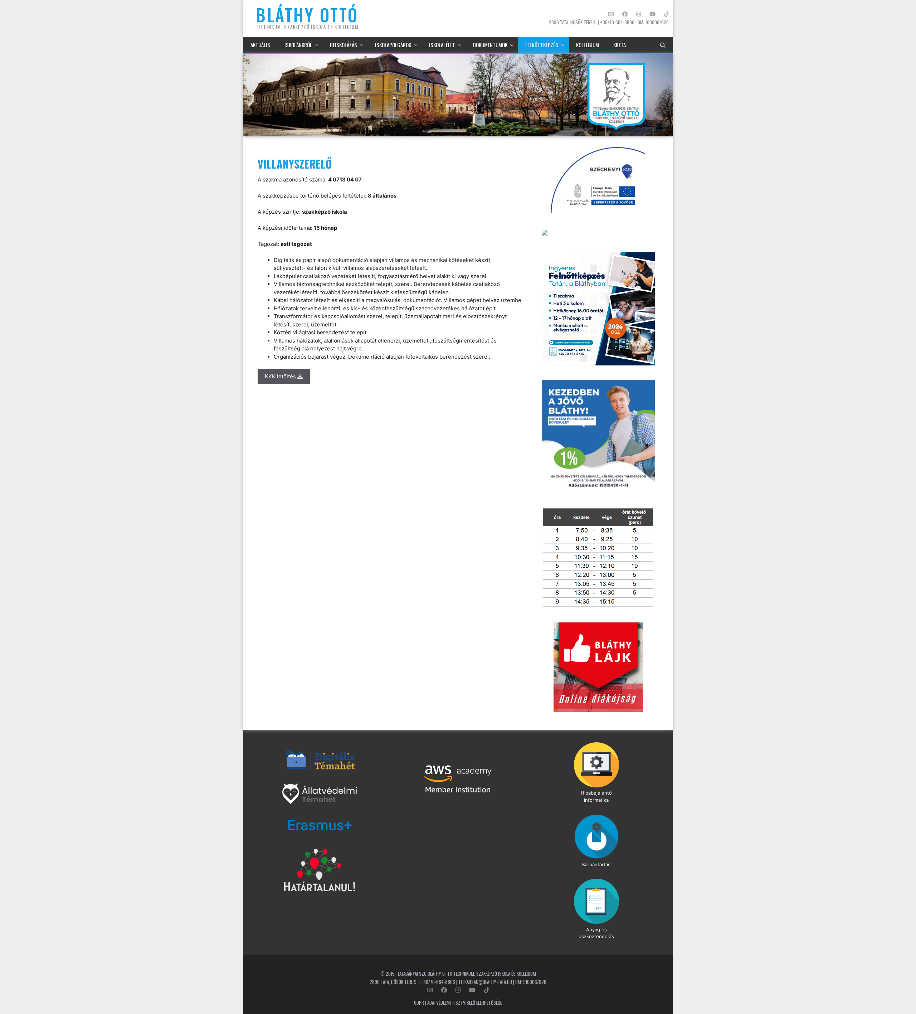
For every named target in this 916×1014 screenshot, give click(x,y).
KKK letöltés (281, 376)
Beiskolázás (343, 45)
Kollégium (587, 45)
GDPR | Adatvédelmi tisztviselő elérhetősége (458, 1002)
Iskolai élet (442, 45)
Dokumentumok (490, 45)
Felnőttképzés (541, 45)
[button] (663, 45)
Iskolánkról (298, 45)
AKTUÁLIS (260, 45)
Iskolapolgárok (393, 45)
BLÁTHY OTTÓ (307, 14)
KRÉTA (619, 45)
